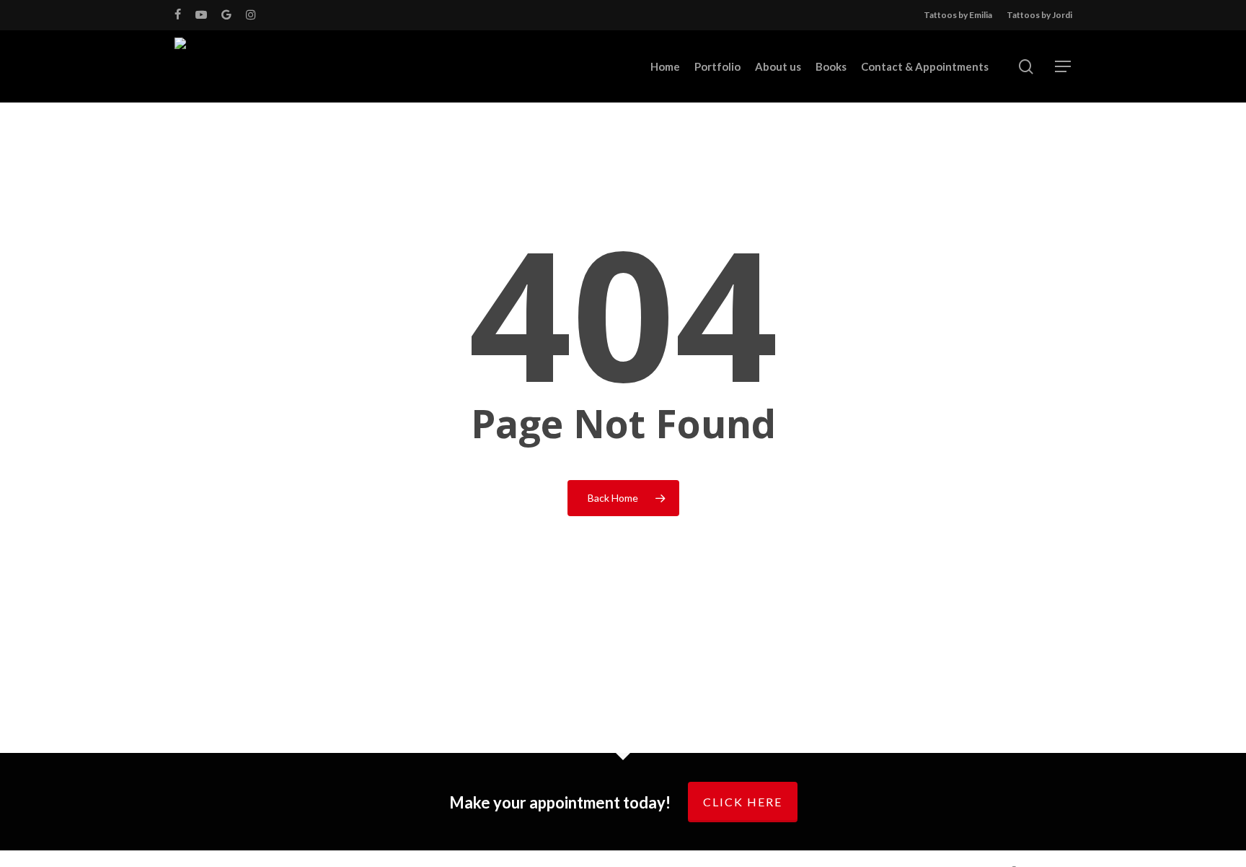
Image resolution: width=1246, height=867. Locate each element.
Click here (742, 802)
